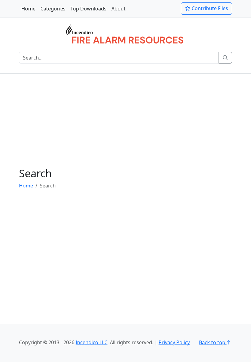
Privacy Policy (174, 342)
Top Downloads (88, 8)
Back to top (213, 342)
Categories (53, 8)
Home (28, 8)
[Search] (225, 58)
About (118, 8)
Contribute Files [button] (209, 8)
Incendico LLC (91, 342)
